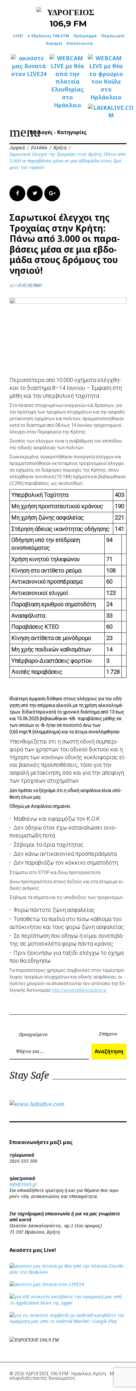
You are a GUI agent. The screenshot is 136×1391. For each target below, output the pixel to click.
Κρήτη (59, 147)
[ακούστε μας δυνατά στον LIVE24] (29, 66)
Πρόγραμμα (85, 35)
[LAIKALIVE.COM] (106, 112)
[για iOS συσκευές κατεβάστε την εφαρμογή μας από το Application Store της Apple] (68, 1303)
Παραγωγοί (113, 35)
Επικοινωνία (80, 43)
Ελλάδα (39, 147)
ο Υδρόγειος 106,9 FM (48, 35)
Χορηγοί (54, 43)
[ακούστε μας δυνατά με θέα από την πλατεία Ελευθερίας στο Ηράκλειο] (68, 1272)
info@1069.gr (23, 1184)
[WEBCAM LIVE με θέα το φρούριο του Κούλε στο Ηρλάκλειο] (106, 77)
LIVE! (18, 35)
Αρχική (17, 147)
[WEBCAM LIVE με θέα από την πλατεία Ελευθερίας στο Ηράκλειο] (67, 81)
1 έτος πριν (30, 285)
